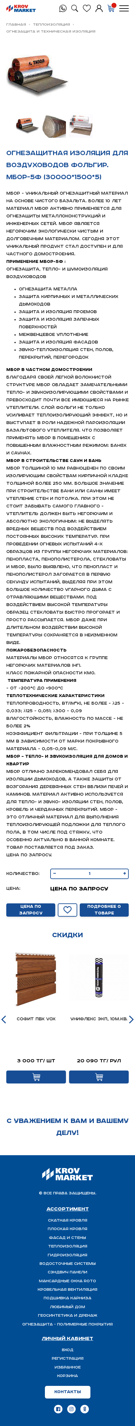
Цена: (13, 888)
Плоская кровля (67, 1229)
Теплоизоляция (51, 24)
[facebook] (58, 1409)
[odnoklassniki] (84, 1409)
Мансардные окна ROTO (67, 1281)
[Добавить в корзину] (36, 1077)
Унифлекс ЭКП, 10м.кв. (98, 1019)
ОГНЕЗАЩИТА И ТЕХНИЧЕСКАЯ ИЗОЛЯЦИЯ (50, 31)
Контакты (67, 1392)
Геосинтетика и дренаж (67, 1315)
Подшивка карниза (67, 1298)
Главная (16, 24)
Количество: (23, 873)
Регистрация (68, 1358)
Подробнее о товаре (104, 910)
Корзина (67, 1376)
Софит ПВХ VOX (36, 1019)
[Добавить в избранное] (67, 910)
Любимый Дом (67, 1307)
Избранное (68, 1367)
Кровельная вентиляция (67, 1289)
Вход (67, 1350)
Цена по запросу (30, 910)
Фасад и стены (67, 1237)
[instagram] (71, 1409)
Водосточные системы (68, 1263)
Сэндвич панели (67, 1272)
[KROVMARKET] (21, 8)
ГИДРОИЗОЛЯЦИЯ (67, 1255)
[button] (3, 1019)
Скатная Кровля (67, 1220)
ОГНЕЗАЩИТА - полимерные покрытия (67, 1324)
